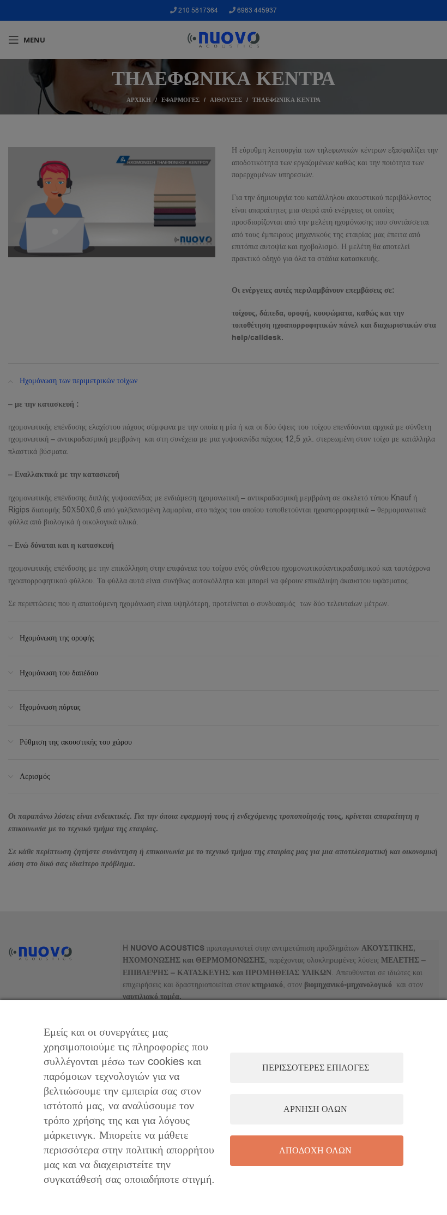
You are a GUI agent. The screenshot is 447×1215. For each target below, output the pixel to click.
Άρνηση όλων (315, 1109)
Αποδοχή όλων (315, 1151)
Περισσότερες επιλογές (315, 1068)
